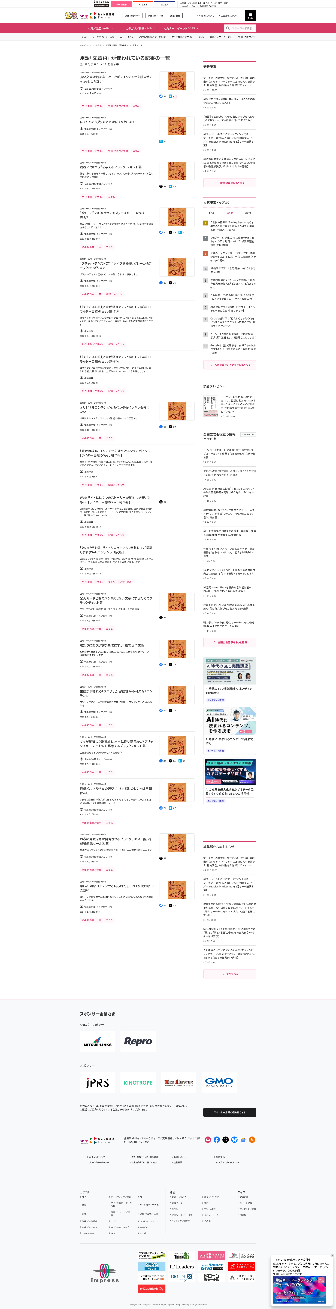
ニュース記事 (246, 1202)
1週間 (229, 212)
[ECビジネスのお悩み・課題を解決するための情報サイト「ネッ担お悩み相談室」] (151, 1290)
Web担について (206, 15)
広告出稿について (229, 15)
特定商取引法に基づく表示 (144, 1162)
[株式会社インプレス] (105, 1273)
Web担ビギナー (132, 15)
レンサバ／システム (149, 1221)
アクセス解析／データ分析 (152, 36)
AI (121, 36)
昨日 (211, 212)
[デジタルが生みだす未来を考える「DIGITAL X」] (181, 1279)
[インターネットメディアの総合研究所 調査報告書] (241, 1257)
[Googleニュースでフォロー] (243, 1140)
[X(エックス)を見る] (225, 1140)
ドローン (195, 6)
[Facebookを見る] (217, 1140)
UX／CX (115, 1221)
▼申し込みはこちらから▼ (287, 1274)
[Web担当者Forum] (97, 1142)
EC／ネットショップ (120, 1227)
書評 (206, 1202)
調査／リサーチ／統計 (221, 36)
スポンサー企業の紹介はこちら (230, 1112)
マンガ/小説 (210, 1208)
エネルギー (185, 6)
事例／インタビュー (213, 1196)
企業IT (183, 3)
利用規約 (220, 1157)
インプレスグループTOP (227, 1162)
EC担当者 (143, 5)
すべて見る (232, 973)
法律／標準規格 (89, 1221)
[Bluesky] (234, 1140)
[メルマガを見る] (208, 1140)
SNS (130, 36)
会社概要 (178, 1162)
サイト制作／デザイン (182, 36)
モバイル (144, 1227)
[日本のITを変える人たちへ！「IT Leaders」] (181, 1268)
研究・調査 (223, 3)
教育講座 (204, 6)
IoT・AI (201, 3)
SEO (84, 36)
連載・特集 (175, 15)
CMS (201, 36)
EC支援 (212, 6)
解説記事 (244, 1196)
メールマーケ (88, 1233)
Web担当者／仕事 (248, 36)
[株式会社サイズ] (178, 1082)
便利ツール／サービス (182, 1214)
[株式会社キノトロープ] (138, 1082)
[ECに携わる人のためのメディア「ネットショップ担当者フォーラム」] (241, 1268)
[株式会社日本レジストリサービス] (97, 1082)
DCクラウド (211, 3)
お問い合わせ (180, 1157)
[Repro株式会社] (138, 1041)
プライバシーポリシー (99, 1162)
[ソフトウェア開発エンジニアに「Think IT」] (181, 1257)
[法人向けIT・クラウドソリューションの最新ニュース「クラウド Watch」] (151, 1268)
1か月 (247, 212)
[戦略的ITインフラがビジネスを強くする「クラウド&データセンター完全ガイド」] (151, 1257)
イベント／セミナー (213, 1214)
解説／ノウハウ (179, 1196)
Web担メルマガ (155, 15)
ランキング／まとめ (181, 1220)
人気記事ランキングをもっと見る (232, 364)
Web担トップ (86, 45)
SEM (113, 1233)
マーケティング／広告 (103, 36)
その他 (143, 1233)
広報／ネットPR (89, 1227)
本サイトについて (97, 1157)
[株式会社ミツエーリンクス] (97, 1041)
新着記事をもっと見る (232, 182)
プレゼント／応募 (248, 1208)
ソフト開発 (192, 3)
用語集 (99, 45)
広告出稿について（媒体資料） (145, 1157)
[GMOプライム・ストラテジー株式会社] (219, 1082)
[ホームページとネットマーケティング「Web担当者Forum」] (211, 1257)
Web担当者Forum (97, 16)
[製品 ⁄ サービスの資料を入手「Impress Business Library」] (151, 1279)
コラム (175, 1208)
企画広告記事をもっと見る (232, 642)
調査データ (177, 1202)
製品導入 (164, 5)
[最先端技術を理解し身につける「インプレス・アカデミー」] (241, 1279)
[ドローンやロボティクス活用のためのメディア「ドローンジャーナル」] (211, 1279)
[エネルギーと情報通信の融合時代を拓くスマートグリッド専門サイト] (211, 1268)
